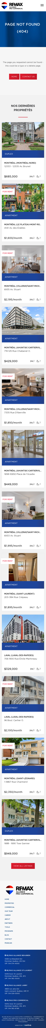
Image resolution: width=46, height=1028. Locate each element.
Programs (9, 931)
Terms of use (32, 1020)
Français (8, 943)
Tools (7, 927)
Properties (9, 903)
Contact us (28, 77)
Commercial (10, 907)
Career (8, 915)
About (7, 919)
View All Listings (23, 866)
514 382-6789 (13, 1008)
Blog (7, 935)
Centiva (27, 1025)
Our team (9, 911)
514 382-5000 (14, 978)
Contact (8, 939)
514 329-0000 (14, 993)
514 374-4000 (13, 963)
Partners (9, 923)
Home (14, 77)
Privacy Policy (20, 1020)
